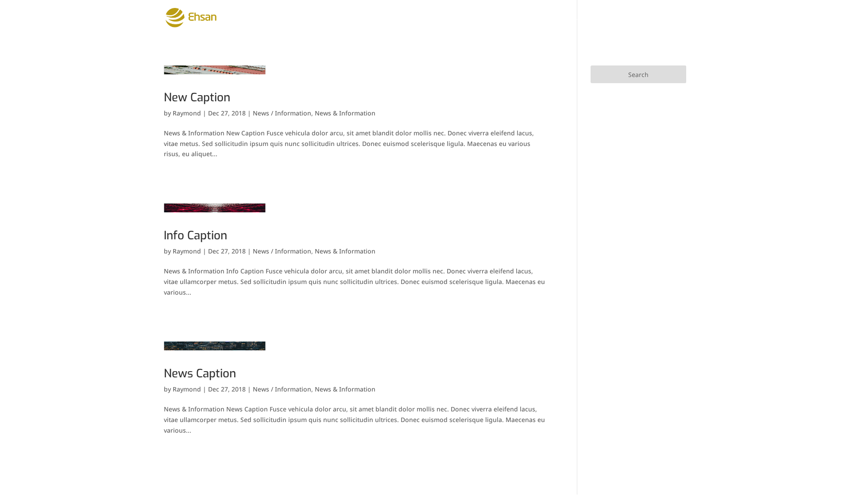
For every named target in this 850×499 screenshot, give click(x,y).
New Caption (197, 97)
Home (278, 18)
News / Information (282, 113)
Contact (626, 18)
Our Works (428, 18)
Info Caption (195, 235)
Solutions (367, 18)
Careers (583, 18)
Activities (479, 18)
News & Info (533, 18)
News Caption (200, 373)
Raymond (187, 113)
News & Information (345, 113)
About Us (318, 18)
